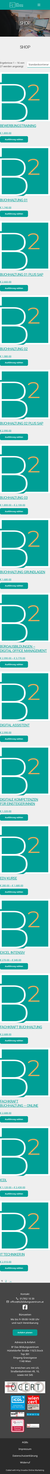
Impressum (25, 1449)
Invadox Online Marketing (32, 1470)
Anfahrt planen (25, 1332)
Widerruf (25, 1462)
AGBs (25, 1442)
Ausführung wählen (14, 139)
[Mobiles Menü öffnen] (39, 5)
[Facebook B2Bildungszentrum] (25, 1306)
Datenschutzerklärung (25, 1455)
